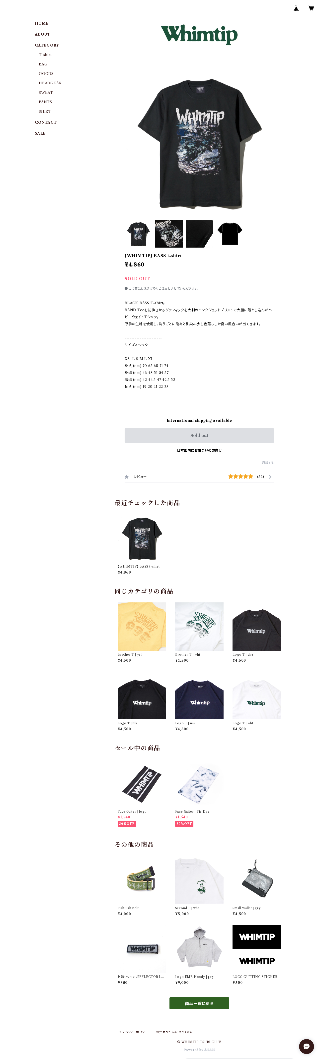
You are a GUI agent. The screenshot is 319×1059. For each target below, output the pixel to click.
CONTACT (46, 122)
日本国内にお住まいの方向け (199, 450)
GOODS (46, 73)
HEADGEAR (50, 83)
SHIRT (45, 111)
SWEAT (46, 92)
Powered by (194, 1050)
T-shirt (45, 55)
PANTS (45, 102)
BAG (43, 64)
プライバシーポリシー (133, 1032)
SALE (40, 133)
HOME (42, 23)
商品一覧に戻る (199, 1003)
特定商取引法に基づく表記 (174, 1032)
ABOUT (42, 34)
